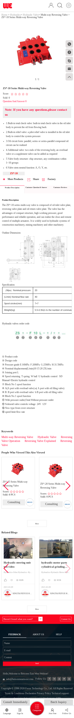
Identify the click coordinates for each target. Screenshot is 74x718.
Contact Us (66, 619)
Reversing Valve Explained (40, 441)
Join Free (52, 713)
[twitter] (64, 679)
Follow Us (66, 713)
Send (37, 663)
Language (7, 713)
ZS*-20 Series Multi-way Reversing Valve (52, 486)
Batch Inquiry (59, 702)
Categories (37, 710)
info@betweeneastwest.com (19, 679)
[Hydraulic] (59, 679)
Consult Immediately (15, 702)
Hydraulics (15, 15)
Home (4, 15)
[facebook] (49, 679)
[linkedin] (54, 679)
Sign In (20, 713)
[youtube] (69, 679)
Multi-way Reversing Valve (54, 15)
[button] (68, 485)
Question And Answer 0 (15, 101)
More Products (15, 179)
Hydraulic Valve (31, 15)
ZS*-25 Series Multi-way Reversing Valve (15, 484)
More (37, 524)
